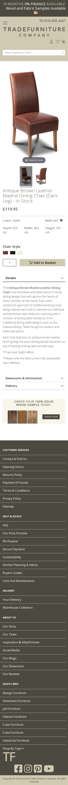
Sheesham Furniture (16, 701)
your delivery (12, 600)
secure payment (14, 549)
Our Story (9, 626)
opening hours (13, 467)
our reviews (11, 674)
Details (11, 278)
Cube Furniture (13, 725)
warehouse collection (18, 608)
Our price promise (15, 533)
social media (11, 650)
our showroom (13, 666)
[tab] (34, 278)
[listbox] (34, 253)
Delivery (11, 386)
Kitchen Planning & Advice (20, 565)
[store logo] (34, 32)
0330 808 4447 (54, 20)
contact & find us (15, 459)
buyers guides (12, 573)
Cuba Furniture (13, 733)
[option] (5, 252)
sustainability (12, 557)
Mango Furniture (14, 693)
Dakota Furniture (14, 717)
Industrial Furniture (16, 740)
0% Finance (10, 541)
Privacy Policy (12, 498)
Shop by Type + (13, 748)
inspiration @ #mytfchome (21, 642)
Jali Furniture (11, 709)
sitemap (8, 506)
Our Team (10, 634)
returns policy (12, 475)
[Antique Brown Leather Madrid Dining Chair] (26, 176)
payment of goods (15, 483)
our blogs (10, 658)
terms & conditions (16, 491)
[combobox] (34, 53)
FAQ (5, 525)
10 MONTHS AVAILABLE (34, 4)
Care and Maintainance (18, 581)
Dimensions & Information (24, 378)
